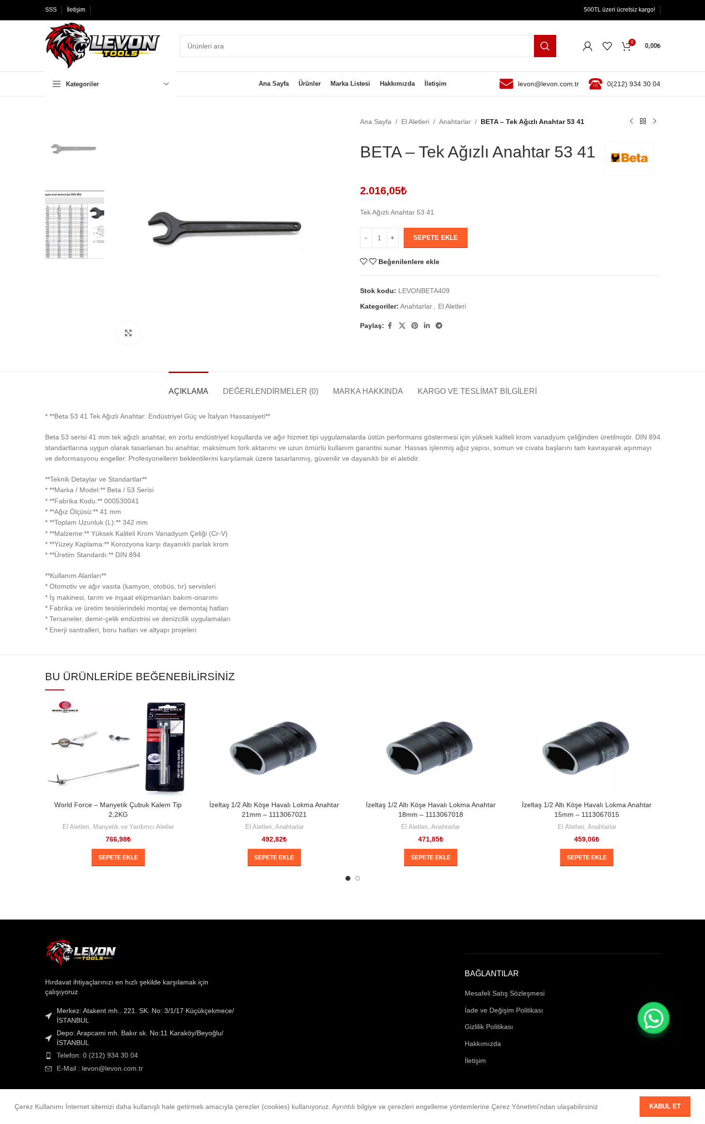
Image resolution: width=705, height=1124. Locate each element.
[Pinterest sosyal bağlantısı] (414, 325)
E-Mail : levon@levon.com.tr (100, 1068)
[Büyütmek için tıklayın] (128, 333)
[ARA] (545, 46)
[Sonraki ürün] (654, 121)
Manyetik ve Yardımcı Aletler (133, 826)
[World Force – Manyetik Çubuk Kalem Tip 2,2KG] (118, 747)
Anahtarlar (455, 121)
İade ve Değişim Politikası (504, 1010)
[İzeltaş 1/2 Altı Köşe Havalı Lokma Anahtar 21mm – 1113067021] (274, 747)
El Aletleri (415, 121)
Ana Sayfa (376, 121)
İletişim (475, 1060)
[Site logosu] (102, 45)
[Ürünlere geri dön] (643, 121)
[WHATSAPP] (654, 1018)
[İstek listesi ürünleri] (607, 46)
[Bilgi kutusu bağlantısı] (539, 84)
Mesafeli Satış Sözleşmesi (505, 993)
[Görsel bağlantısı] (81, 953)
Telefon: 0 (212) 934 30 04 (97, 1055)
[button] (118, 857)
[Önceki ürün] (631, 121)
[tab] (188, 386)
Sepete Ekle (435, 237)
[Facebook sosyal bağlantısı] (390, 325)
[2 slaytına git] (357, 878)
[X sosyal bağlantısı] (402, 325)
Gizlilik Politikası (489, 1026)
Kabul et (665, 1106)
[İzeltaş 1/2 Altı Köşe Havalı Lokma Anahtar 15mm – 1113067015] (587, 747)
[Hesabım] (587, 46)
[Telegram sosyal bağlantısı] (439, 325)
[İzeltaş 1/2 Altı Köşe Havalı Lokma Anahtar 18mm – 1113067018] (431, 747)
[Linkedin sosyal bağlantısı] (427, 325)
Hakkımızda (483, 1043)
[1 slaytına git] (347, 878)
